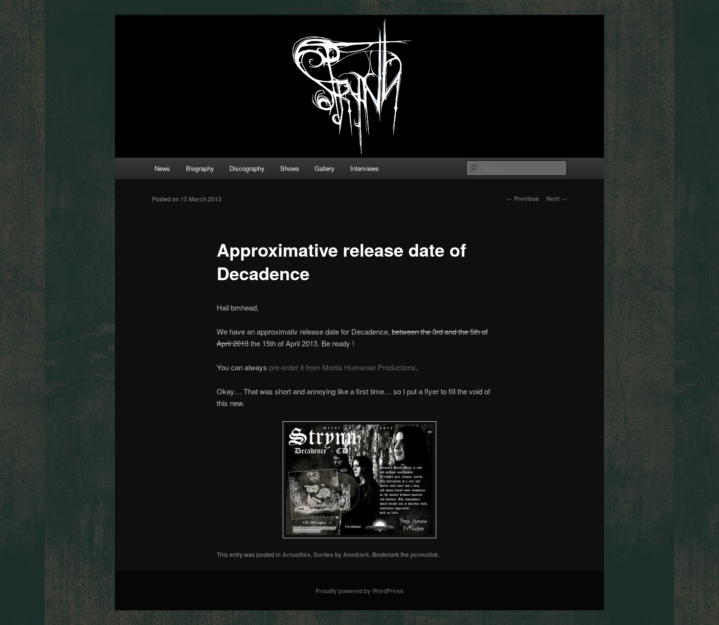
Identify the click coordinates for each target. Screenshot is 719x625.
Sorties (324, 554)
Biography (200, 168)
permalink (424, 554)
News (162, 168)
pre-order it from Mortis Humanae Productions (342, 367)
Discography (247, 168)
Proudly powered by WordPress (359, 590)
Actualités (296, 554)
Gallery (325, 168)
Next (556, 198)
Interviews (364, 168)
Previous (523, 198)
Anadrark (356, 554)
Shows (289, 168)
